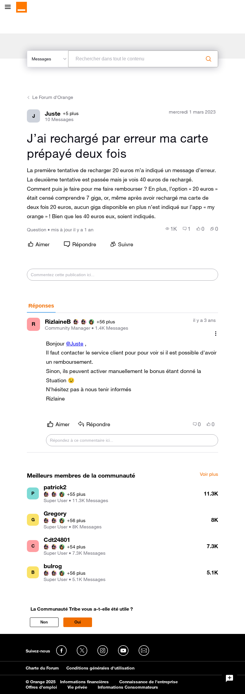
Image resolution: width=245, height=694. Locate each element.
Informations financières (84, 681)
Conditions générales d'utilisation (100, 668)
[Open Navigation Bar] (9, 7)
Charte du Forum (42, 668)
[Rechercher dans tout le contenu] (208, 59)
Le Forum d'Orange (52, 97)
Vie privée (77, 687)
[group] (171, 229)
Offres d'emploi (41, 687)
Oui (77, 622)
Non (44, 622)
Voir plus (209, 474)
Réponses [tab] (41, 306)
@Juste (74, 343)
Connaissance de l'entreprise (148, 681)
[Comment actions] (215, 334)
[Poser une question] (229, 678)
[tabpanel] (122, 383)
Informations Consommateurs (128, 687)
